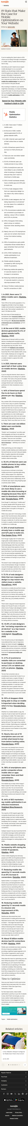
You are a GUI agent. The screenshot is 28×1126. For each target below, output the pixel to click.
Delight (3, 758)
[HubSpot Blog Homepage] (5, 2)
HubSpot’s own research (17, 347)
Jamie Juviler (11, 27)
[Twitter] (15, 1094)
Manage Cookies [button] (14, 1118)
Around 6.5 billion (17, 316)
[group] (14, 1047)
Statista (23, 297)
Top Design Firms (9, 535)
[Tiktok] (26, 1094)
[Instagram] (7, 1094)
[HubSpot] (14, 1106)
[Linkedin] (18, 1094)
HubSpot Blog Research (12, 807)
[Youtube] (11, 1094)
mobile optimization (14, 95)
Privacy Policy (18, 1112)
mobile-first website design (9, 81)
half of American (6, 442)
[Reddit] (22, 1094)
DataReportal (8, 467)
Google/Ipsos (12, 499)
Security (7, 1115)
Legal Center (9, 1112)
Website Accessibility (17, 1115)
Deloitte (16, 877)
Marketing (6, 5)
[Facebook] (3, 1094)
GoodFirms (6, 585)
